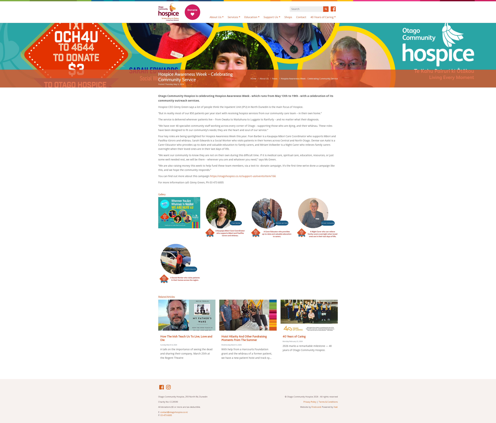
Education (250, 17)
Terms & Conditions (328, 401)
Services (233, 17)
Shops (288, 17)
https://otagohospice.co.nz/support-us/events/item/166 (243, 176)
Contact (301, 17)
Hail (335, 407)
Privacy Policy (309, 401)
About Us (215, 17)
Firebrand (316, 407)
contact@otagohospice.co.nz (174, 412)
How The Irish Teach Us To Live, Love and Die (186, 338)
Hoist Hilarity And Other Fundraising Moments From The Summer (244, 338)
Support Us (271, 17)
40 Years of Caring (322, 17)
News (274, 78)
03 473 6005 (166, 415)
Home (253, 78)
